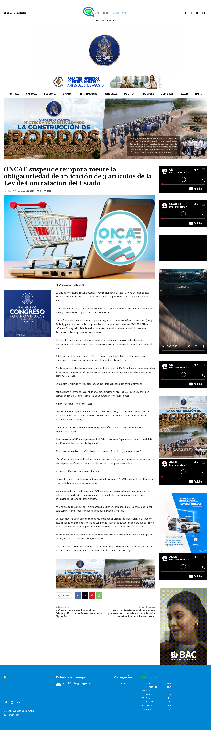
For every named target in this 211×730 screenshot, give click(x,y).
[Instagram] (191, 13)
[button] (203, 13)
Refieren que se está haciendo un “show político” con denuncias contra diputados (79, 613)
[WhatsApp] (99, 595)
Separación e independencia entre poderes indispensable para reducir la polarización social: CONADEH (131, 613)
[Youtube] (197, 13)
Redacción (11, 190)
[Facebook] (185, 13)
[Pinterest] (92, 595)
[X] (85, 595)
